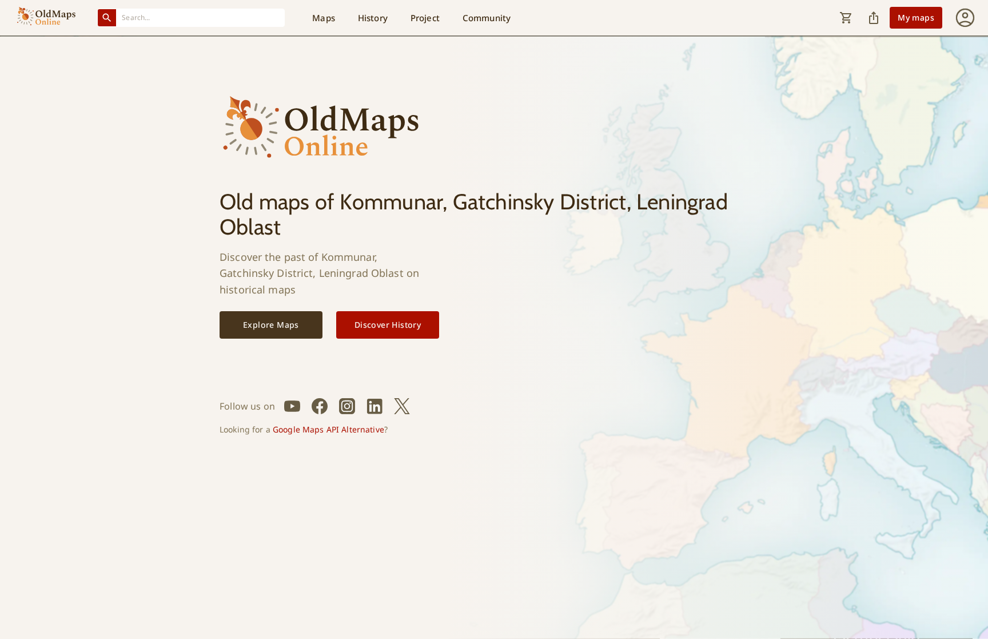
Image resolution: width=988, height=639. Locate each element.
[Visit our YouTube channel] (292, 406)
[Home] (46, 18)
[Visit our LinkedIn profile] (374, 406)
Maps (323, 17)
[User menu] (965, 17)
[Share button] (873, 17)
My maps (916, 17)
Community (487, 17)
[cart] (846, 17)
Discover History (387, 324)
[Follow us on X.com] (402, 406)
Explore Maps (271, 324)
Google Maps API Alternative (328, 429)
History (373, 17)
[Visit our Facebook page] (320, 406)
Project (425, 17)
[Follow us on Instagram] (347, 406)
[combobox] (201, 17)
